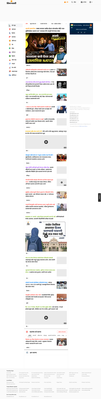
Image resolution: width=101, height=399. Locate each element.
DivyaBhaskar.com (74, 115)
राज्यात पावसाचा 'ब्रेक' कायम (61, 388)
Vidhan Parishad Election (86, 372)
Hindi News (46, 377)
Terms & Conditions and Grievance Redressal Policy (80, 107)
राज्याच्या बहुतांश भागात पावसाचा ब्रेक (74, 388)
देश (27, 102)
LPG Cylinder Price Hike (23, 372)
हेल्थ (27, 150)
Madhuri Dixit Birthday (36, 377)
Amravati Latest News (11, 383)
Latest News (21, 377)
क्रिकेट (27, 163)
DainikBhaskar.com (74, 113)
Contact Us (72, 109)
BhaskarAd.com (73, 122)
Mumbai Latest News (36, 382)
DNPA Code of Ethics (83, 126)
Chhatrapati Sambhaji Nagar (24, 382)
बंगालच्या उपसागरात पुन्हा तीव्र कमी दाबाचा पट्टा (88, 388)
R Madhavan (71, 376)
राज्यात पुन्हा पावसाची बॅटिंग (48, 390)
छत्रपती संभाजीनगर (52, 335)
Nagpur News (59, 382)
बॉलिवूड (27, 90)
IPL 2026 (58, 376)
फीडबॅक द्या (99, 197)
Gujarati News (59, 377)
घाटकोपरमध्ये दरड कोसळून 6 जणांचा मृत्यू (75, 390)
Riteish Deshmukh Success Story (50, 374)
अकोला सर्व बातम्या (62, 332)
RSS (76, 109)
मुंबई (27, 115)
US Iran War (9, 372)
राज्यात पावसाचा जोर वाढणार (36, 390)
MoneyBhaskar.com (74, 120)
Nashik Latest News (73, 382)
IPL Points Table (47, 376)
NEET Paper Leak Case (73, 372)
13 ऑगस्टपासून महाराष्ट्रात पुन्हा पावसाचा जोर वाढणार (12, 391)
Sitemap (79, 106)
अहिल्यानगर (40, 335)
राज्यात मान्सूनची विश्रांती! (48, 388)
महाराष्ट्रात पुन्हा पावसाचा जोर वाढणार (62, 390)
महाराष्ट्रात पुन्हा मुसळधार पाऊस (74, 391)
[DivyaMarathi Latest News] (11, 3)
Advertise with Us (73, 106)
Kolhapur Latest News (86, 382)
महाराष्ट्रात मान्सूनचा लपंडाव (23, 390)
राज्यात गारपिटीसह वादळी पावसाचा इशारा (37, 391)
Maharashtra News (10, 382)
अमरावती (34, 335)
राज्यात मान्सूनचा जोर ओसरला (36, 388)
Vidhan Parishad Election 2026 (50, 372)
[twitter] (62, 65)
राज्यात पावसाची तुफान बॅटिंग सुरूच (62, 391)
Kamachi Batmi (72, 374)
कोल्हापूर (45, 335)
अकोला (29, 335)
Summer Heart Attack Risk (24, 376)
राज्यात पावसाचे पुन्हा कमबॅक (86, 390)
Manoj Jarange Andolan (11, 374)
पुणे (27, 78)
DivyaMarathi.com (74, 118)
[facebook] (59, 65)
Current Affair (84, 374)
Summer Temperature (23, 374)
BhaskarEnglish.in (74, 117)
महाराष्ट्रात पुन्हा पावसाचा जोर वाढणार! (12, 388)
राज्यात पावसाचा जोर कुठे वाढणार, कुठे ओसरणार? (12, 390)
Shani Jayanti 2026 (35, 374)
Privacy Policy (86, 109)
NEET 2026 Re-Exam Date (12, 376)
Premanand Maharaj (85, 376)
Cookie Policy (80, 109)
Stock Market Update (61, 372)
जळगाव (58, 335)
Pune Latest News (47, 382)
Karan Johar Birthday (11, 377)
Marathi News (34, 376)
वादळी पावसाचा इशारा (22, 391)
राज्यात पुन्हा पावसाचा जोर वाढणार (24, 388)
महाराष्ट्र (28, 127)
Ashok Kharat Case (60, 374)
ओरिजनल (28, 65)
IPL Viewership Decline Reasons (37, 372)
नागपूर (63, 335)
